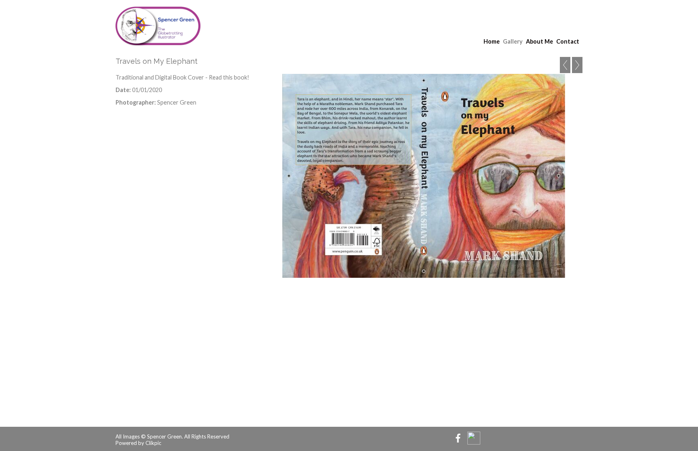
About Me (539, 41)
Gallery (513, 41)
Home (492, 41)
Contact (567, 41)
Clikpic (153, 443)
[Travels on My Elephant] (423, 176)
